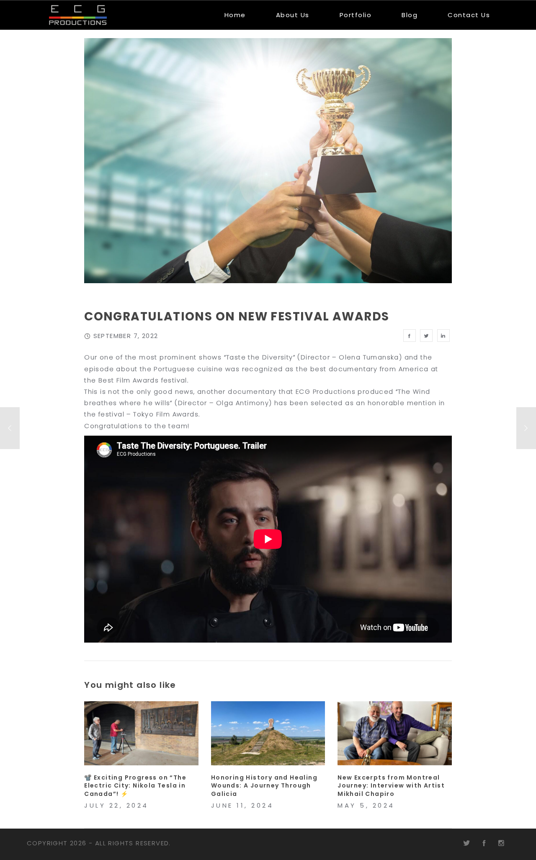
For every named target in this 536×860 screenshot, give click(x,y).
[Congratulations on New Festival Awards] (409, 335)
